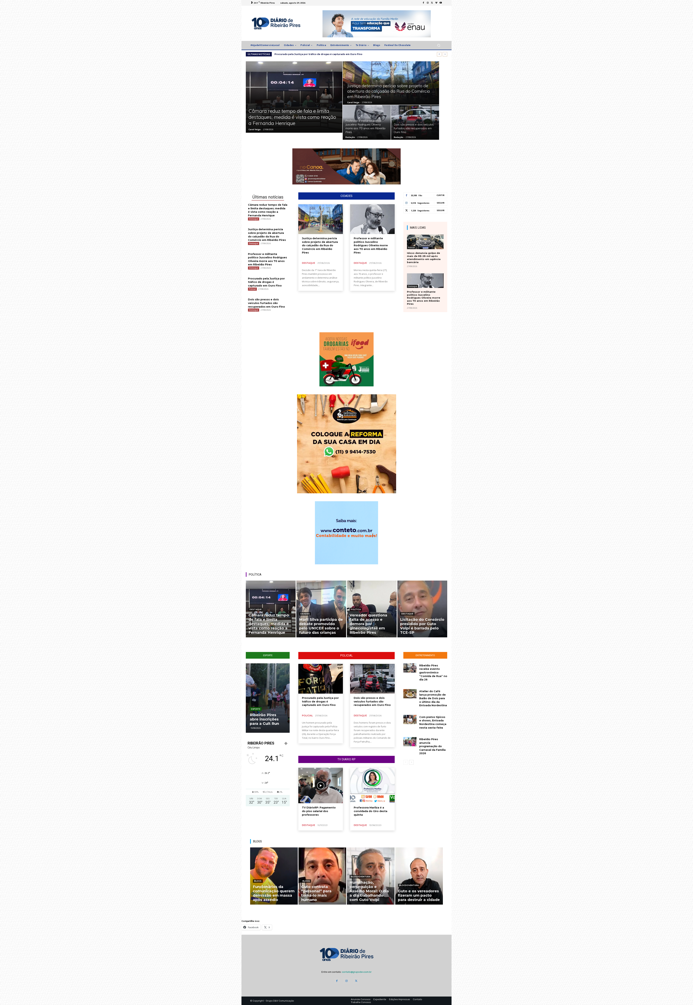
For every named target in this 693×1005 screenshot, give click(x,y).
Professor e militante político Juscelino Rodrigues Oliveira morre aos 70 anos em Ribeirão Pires (333, 54)
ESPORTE (268, 655)
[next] (445, 54)
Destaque (253, 219)
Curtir (440, 195)
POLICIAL (346, 655)
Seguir (440, 202)
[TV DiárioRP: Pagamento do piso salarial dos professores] (320, 785)
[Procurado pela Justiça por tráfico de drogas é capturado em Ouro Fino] (320, 679)
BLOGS (257, 841)
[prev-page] (405, 762)
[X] (432, 3)
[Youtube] (441, 3)
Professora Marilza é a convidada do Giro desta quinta (370, 811)
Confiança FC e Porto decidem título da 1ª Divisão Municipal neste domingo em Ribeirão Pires (251, 713)
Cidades (305, 613)
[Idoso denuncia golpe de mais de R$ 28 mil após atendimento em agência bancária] (425, 242)
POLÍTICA (255, 574)
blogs (257, 881)
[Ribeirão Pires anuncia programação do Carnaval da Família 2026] (410, 741)
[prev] (439, 54)
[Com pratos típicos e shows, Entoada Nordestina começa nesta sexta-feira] (410, 719)
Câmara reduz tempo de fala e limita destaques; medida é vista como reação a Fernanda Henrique (267, 210)
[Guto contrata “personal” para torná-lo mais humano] (322, 876)
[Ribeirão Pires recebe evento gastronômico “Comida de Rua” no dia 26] (410, 668)
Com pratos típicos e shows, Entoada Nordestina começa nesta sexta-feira (432, 722)
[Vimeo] (436, 3)
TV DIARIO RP (346, 759)
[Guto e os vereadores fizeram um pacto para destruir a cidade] (419, 876)
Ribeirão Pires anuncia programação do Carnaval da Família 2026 (432, 746)
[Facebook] (423, 3)
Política (356, 609)
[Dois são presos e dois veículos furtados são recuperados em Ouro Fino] (415, 122)
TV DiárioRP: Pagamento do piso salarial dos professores (319, 811)
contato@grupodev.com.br (357, 972)
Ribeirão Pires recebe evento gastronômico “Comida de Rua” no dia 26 (433, 672)
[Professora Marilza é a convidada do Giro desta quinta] (372, 785)
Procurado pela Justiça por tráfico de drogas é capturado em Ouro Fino (266, 282)
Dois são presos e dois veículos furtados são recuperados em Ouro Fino (266, 303)
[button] (438, 45)
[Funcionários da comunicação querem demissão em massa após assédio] (274, 876)
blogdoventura (360, 876)
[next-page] (411, 762)
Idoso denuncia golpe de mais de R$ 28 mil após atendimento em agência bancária (424, 258)
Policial (252, 289)
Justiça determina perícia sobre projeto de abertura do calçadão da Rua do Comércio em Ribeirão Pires (320, 245)
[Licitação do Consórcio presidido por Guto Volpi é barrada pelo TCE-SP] (422, 609)
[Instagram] (428, 3)
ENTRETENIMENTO (425, 655)
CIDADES (346, 196)
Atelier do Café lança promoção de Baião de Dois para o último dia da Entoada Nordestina (433, 698)
